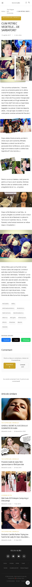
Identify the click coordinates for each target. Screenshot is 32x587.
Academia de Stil (14, 568)
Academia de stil (6, 495)
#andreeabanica (18, 313)
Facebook (7, 340)
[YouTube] (19, 556)
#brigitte (13, 317)
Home (3, 11)
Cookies (23, 581)
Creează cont (22, 366)
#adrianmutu (6, 313)
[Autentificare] (26, 3)
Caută (23, 563)
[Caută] (29, 3)
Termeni (18, 581)
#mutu (4, 322)
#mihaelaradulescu (8, 308)
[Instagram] (8, 556)
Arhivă (17, 563)
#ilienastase (22, 317)
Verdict (5, 568)
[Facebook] (13, 556)
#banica (4, 317)
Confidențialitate (11, 581)
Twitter (16, 340)
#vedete (4, 327)
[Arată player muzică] (28, 583)
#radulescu (20, 308)
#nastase (12, 322)
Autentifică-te (9, 366)
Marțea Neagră (24, 568)
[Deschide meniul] (2, 3)
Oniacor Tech (21, 578)
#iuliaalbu (5, 303)
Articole (12, 563)
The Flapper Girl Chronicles (11, 17)
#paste (20, 322)
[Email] (24, 556)
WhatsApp (26, 340)
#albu (13, 303)
